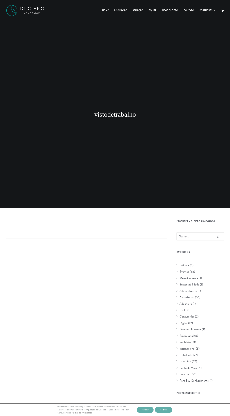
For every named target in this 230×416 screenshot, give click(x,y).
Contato (189, 10)
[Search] (86, 242)
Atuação (138, 10)
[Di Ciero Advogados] (25, 10)
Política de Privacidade (82, 412)
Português (206, 10)
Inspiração (120, 10)
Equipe (153, 10)
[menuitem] (105, 10)
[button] (222, 10)
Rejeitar (163, 409)
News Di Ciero (170, 10)
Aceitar (145, 409)
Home (105, 10)
